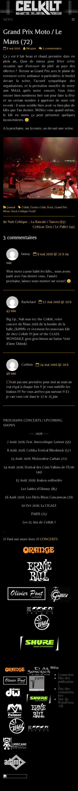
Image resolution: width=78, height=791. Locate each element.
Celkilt (25, 207)
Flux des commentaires (65, 692)
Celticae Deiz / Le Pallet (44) (54, 227)
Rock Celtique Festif (23, 211)
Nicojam (31, 48)
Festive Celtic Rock (41, 207)
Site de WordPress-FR (66, 702)
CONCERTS (49, 539)
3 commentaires (52, 48)
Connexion (65, 675)
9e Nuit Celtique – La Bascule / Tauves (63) (34, 222)
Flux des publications (65, 681)
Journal (11, 207)
